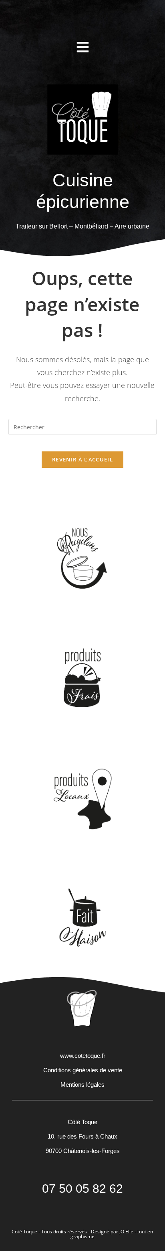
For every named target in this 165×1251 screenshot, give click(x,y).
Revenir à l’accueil (82, 459)
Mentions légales (82, 1084)
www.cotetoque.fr (82, 1055)
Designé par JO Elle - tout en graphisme (111, 1234)
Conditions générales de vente (82, 1070)
